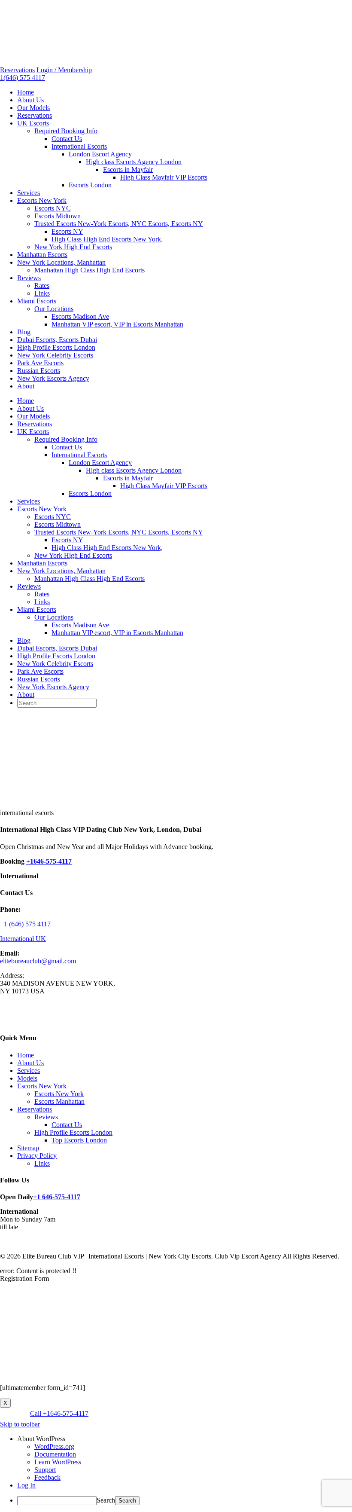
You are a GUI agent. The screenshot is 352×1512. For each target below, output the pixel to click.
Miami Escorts (36, 301)
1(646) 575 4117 (22, 77)
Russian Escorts (38, 370)
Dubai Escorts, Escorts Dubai (57, 339)
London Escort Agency (100, 154)
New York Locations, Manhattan (61, 262)
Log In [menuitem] (26, 1485)
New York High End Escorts (73, 246)
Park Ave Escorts (40, 363)
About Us (30, 100)
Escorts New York (42, 200)
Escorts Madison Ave (80, 316)
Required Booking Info (65, 130)
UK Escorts (33, 123)
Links (42, 293)
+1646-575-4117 (49, 861)
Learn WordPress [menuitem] (57, 1462)
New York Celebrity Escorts (55, 355)
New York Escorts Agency (53, 378)
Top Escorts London (79, 1140)
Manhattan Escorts (42, 254)
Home (25, 92)
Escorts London (90, 185)
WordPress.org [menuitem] (54, 1446)
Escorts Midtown (57, 216)
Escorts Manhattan (59, 1101)
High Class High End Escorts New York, (107, 239)
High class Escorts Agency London (134, 161)
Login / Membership (64, 69)
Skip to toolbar (20, 1424)
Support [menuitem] (45, 1469)
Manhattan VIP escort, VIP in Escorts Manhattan (117, 324)
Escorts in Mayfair (128, 169)
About (25, 386)
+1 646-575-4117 (56, 1196)
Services (28, 192)
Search (106, 1500)
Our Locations (53, 308)
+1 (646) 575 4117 (28, 924)
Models (27, 1078)
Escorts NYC (52, 208)
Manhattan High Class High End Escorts (89, 270)
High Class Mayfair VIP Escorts (163, 177)
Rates (41, 285)
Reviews (29, 277)
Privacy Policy (37, 1155)
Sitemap (28, 1148)
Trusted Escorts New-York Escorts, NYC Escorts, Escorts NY (118, 223)
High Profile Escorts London (56, 347)
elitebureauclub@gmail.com (38, 961)
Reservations (17, 69)
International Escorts (79, 146)
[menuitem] (184, 1439)
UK (41, 938)
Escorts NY (67, 231)
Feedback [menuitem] (47, 1477)
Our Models (33, 107)
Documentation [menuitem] (55, 1454)
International (18, 938)
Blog (23, 332)
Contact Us (67, 138)
